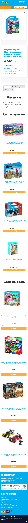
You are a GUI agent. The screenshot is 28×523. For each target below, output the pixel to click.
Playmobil (6, 71)
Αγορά (13, 153)
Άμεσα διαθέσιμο (12, 73)
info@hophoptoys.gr (10, 480)
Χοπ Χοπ (12, 516)
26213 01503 (7, 482)
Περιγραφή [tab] (7, 87)
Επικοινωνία (4, 497)
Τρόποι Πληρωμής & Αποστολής (9, 499)
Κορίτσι (14, 71)
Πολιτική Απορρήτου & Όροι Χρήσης (10, 506)
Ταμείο (3, 502)
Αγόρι (10, 71)
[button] (25, 13)
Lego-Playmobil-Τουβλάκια (16, 70)
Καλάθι (3, 501)
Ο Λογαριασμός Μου (6, 504)
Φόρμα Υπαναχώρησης (7, 507)
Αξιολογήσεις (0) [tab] (9, 89)
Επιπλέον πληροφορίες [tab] (18, 87)
